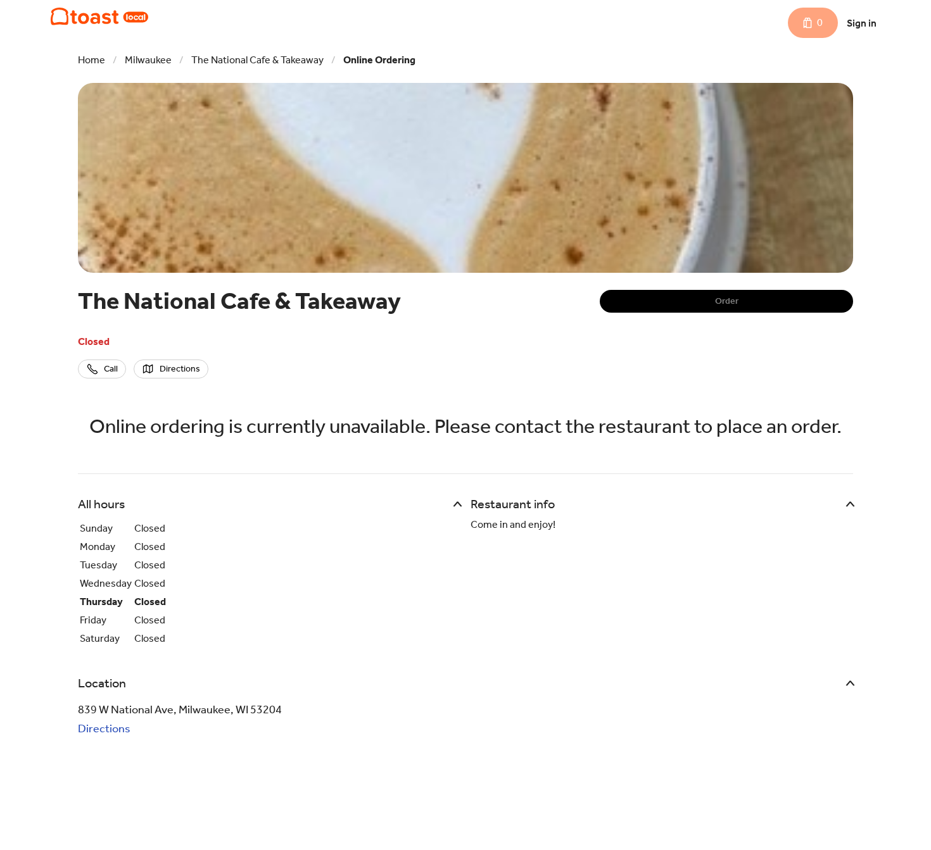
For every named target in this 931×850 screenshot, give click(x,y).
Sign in (862, 23)
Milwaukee (148, 60)
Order (726, 301)
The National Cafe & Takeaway (257, 60)
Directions (104, 728)
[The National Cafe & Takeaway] (99, 16)
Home (91, 60)
